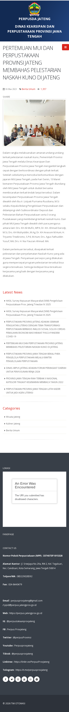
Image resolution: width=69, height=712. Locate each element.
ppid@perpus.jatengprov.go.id (20, 604)
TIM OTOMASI (18, 703)
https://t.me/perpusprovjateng (31, 669)
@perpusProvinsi (22, 637)
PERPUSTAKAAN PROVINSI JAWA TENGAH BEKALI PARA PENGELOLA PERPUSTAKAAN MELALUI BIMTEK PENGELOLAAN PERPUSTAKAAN (33, 357)
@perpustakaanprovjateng (21, 621)
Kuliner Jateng (13, 423)
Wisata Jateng (13, 416)
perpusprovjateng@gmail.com (27, 600)
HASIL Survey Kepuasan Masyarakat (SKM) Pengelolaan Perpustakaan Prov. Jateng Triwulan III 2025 (34, 313)
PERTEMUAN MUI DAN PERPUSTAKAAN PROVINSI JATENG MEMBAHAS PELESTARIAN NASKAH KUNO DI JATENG (34, 345)
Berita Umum (28, 89)
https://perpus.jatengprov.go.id (25, 613)
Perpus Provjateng (16, 629)
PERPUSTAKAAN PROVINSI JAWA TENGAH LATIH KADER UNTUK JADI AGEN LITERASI (33, 390)
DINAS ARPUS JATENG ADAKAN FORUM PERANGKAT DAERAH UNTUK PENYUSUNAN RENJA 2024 (36, 369)
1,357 (43, 89)
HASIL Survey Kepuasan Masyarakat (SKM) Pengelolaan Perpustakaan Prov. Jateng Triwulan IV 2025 (34, 302)
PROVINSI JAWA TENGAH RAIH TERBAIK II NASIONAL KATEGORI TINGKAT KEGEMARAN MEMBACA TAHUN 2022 (34, 380)
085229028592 (24, 576)
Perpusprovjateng (23, 645)
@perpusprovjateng (22, 653)
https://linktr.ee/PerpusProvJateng (31, 661)
